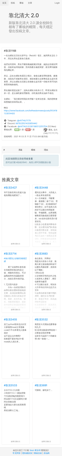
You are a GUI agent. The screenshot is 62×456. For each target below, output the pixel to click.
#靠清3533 (10, 385)
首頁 (4, 3)
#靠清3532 (41, 319)
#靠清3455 (10, 319)
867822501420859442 (26, 123)
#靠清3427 (10, 187)
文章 (30, 3)
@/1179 (24, 120)
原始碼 (46, 453)
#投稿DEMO (21, 162)
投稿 (13, 3)
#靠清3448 (41, 187)
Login (57, 3)
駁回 (28, 130)
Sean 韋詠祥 (35, 450)
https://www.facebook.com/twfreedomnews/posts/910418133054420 (30, 112)
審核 (21, 3)
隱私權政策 (27, 453)
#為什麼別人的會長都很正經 (15, 259)
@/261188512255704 (32, 126)
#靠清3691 (41, 385)
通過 (17, 130)
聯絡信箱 (38, 453)
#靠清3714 (10, 253)
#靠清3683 (41, 253)
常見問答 (16, 453)
